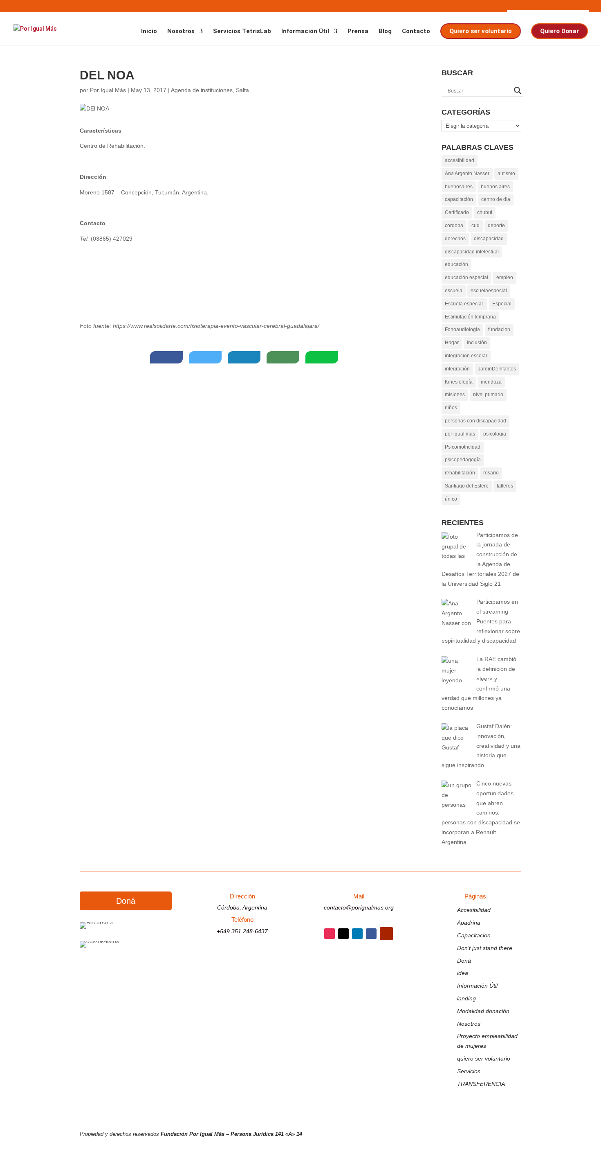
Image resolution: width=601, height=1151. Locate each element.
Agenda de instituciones (202, 90)
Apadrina (468, 922)
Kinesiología (459, 382)
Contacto (416, 31)
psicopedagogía (463, 460)
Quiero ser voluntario (479, 31)
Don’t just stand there (484, 948)
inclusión (477, 342)
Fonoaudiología (462, 329)
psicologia (494, 434)
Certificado (457, 212)
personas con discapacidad (475, 421)
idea (462, 973)
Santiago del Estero (467, 486)
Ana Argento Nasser (467, 173)
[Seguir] (329, 933)
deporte (496, 225)
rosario (491, 473)
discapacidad (489, 238)
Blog (385, 31)
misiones (455, 394)
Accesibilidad (474, 910)
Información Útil (305, 31)
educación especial (466, 277)
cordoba (454, 225)
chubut (484, 212)
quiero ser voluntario (483, 1058)
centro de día (495, 199)
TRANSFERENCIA (481, 1084)
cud (475, 225)
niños (451, 408)
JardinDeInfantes (497, 369)
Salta (242, 90)
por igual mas (460, 434)
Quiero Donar (559, 31)
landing (466, 998)
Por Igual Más (108, 90)
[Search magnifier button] (517, 90)
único (451, 499)
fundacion (499, 329)
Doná (125, 900)
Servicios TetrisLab (242, 31)
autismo (506, 173)
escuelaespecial (489, 290)
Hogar (452, 342)
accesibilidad (459, 160)
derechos (455, 238)
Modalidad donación (483, 1011)
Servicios (468, 1071)
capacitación (459, 199)
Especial (501, 304)
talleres (505, 486)
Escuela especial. (464, 304)
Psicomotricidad (462, 447)
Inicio (149, 31)
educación (456, 264)
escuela (453, 290)
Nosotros (181, 31)
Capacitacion (474, 935)
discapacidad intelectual (472, 252)
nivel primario (488, 394)
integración (457, 369)
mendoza (491, 382)
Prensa (358, 31)
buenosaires (459, 187)
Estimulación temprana (470, 317)
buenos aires (495, 187)
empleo (504, 277)
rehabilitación (460, 473)
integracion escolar (466, 356)
